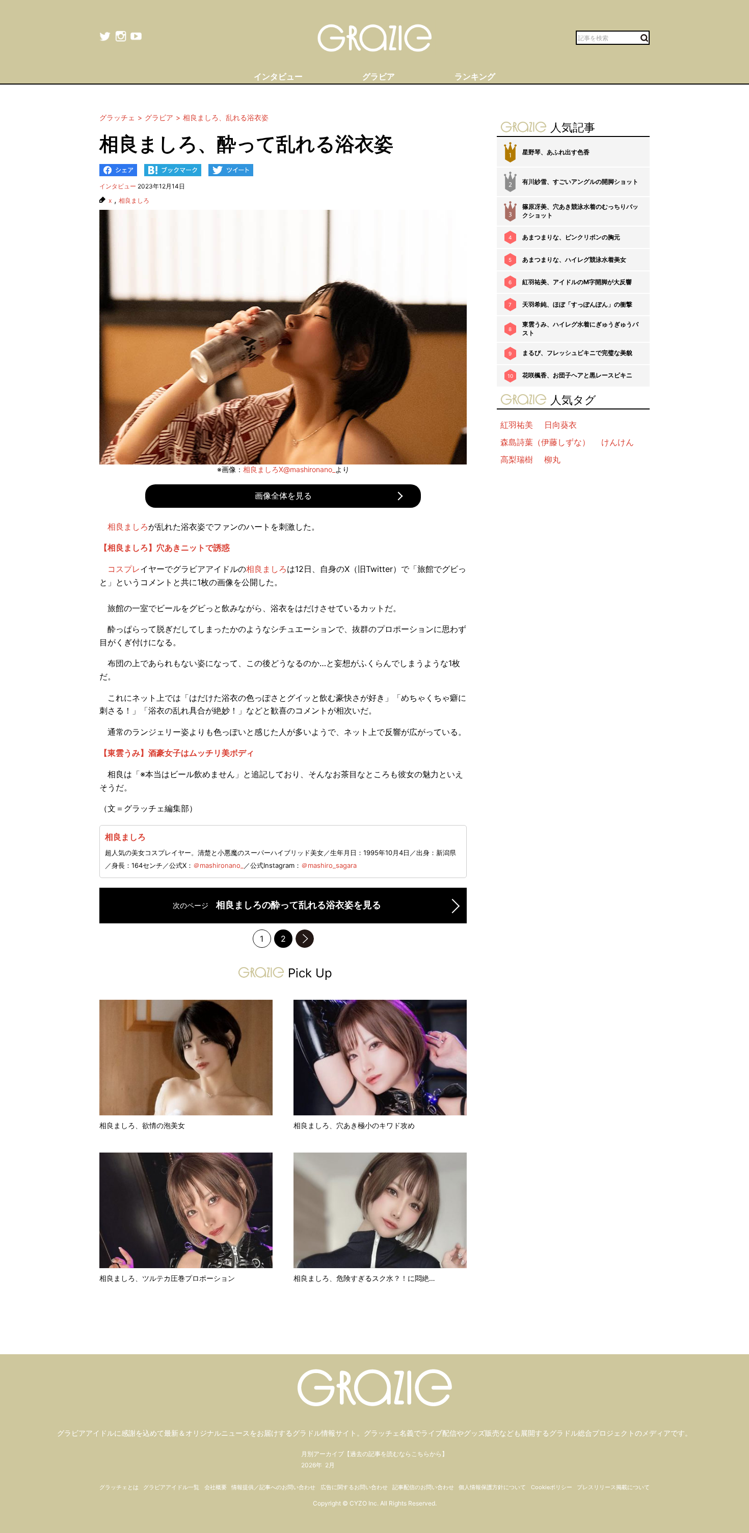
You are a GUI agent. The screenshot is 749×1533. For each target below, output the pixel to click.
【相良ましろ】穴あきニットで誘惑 (164, 547)
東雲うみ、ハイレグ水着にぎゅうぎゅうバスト (580, 328)
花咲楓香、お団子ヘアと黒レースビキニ (577, 375)
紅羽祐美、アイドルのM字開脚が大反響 (577, 282)
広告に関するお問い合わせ (354, 1487)
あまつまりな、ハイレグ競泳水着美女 (574, 259)
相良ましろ (134, 201)
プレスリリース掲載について (613, 1487)
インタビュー (117, 186)
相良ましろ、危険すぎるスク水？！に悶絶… (364, 1278)
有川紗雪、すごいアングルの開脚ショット (580, 181)
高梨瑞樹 (516, 459)
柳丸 (552, 459)
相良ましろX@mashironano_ (289, 469)
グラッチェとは (119, 1487)
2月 (330, 1465)
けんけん (617, 442)
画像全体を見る (283, 495)
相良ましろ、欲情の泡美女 (142, 1125)
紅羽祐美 (516, 425)
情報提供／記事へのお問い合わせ (273, 1487)
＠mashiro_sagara (329, 865)
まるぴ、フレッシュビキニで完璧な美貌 (577, 353)
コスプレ (124, 569)
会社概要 (215, 1487)
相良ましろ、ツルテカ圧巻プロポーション (167, 1278)
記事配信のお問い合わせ (423, 1487)
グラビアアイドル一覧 (171, 1487)
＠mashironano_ (218, 865)
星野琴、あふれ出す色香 (556, 152)
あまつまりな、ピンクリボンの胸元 (571, 237)
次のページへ (305, 938)
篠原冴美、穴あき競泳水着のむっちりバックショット (580, 211)
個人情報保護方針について (492, 1487)
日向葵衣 (560, 425)
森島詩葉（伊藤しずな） (545, 442)
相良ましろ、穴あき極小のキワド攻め (354, 1125)
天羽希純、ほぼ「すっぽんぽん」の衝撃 (577, 304)
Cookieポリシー (551, 1487)
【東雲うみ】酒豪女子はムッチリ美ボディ (176, 753)
